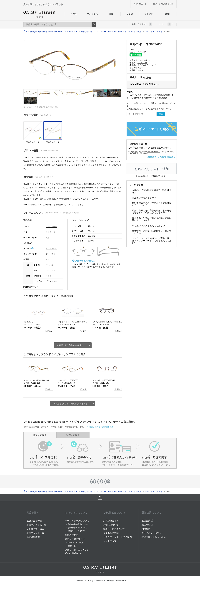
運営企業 (146, 520)
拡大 (50, 331)
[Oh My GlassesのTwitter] (93, 481)
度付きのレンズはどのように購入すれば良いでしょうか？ (151, 219)
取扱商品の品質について (78, 524)
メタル (48, 276)
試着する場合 (73, 435)
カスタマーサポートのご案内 (117, 537)
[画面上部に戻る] (100, 497)
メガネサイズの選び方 (85, 261)
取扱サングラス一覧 (36, 525)
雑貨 (111, 14)
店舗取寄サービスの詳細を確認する (161, 157)
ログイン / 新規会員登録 (163, 4)
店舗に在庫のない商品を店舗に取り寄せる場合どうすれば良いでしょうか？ (151, 211)
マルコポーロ (51, 227)
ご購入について (111, 525)
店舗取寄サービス (153, 151)
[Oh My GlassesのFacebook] (100, 481)
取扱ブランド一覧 (35, 533)
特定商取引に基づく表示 (154, 537)
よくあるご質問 (111, 533)
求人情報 (146, 525)
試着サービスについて (114, 529)
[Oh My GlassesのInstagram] (107, 481)
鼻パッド (27, 248)
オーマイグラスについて (77, 520)
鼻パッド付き (51, 248)
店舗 (167, 14)
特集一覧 (72, 546)
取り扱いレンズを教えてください (148, 225)
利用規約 (146, 529)
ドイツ (48, 259)
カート (164, 24)
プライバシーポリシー (152, 533)
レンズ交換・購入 (35, 529)
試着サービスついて (76, 531)
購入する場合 (40, 435)
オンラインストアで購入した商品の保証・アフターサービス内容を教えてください (151, 240)
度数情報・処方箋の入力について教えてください (151, 232)
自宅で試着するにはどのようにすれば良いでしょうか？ (151, 204)
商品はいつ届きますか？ (144, 197)
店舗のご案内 (71, 535)
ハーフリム (50, 270)
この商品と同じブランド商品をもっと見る (69, 404)
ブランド (148, 14)
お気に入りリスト (141, 24)
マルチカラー (51, 232)
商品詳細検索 (33, 537)
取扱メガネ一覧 (34, 520)
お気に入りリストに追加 (151, 169)
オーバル (49, 265)
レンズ (130, 14)
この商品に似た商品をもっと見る (69, 345)
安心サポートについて (77, 528)
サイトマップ (109, 541)
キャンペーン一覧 (75, 542)
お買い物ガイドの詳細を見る (101, 427)
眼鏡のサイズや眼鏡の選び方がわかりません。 (151, 191)
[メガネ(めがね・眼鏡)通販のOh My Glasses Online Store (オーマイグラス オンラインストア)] (100, 569)
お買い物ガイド (140, 4)
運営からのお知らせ (75, 539)
